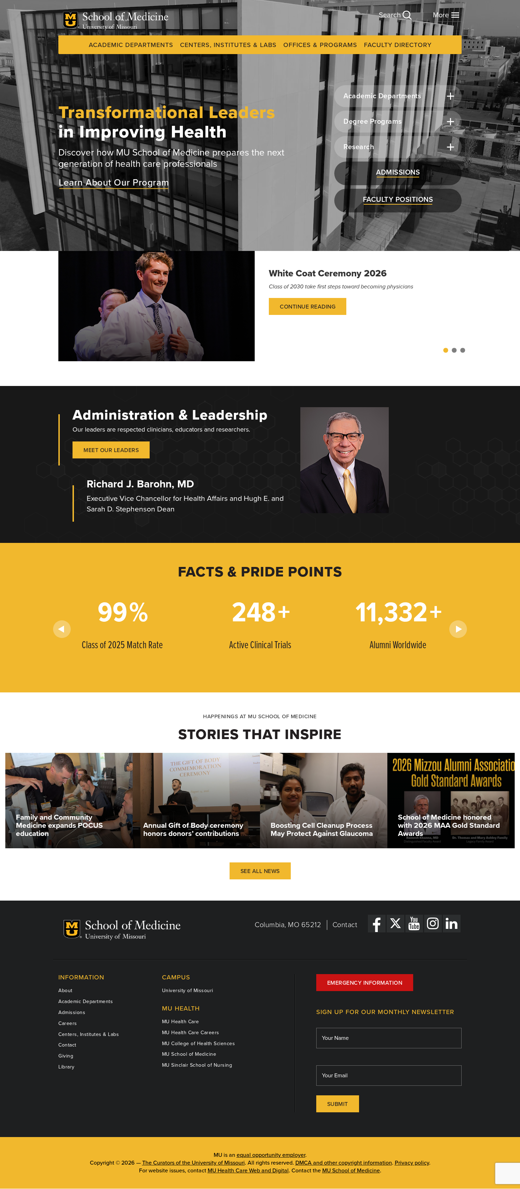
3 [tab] (462, 350)
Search (391, 15)
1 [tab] (445, 350)
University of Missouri (187, 991)
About (65, 991)
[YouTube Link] (414, 923)
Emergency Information (365, 982)
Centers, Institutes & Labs (228, 45)
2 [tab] (454, 350)
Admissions (71, 1012)
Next (458, 629)
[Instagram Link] (433, 923)
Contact (345, 925)
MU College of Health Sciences (198, 1044)
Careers (67, 1023)
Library (66, 1067)
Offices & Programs (320, 45)
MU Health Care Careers (190, 1033)
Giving (65, 1056)
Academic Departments (131, 45)
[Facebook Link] (377, 923)
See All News (260, 871)
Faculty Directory (398, 45)
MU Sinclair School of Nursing (197, 1065)
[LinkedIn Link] (452, 923)
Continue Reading (307, 306)
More (442, 15)
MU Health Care (180, 1022)
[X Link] (395, 923)
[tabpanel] (260, 306)
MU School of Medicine (189, 1054)
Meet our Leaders (111, 450)
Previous (62, 629)
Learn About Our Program (114, 182)
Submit (337, 1104)
